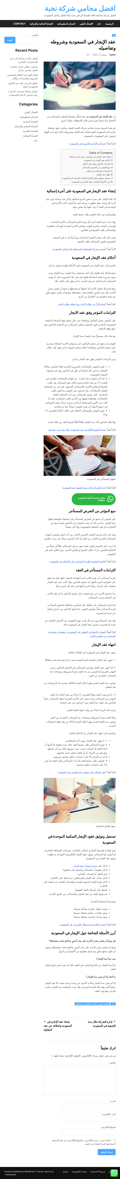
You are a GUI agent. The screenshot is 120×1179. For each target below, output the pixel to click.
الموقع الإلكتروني (108, 1127)
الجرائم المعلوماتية (66, 23)
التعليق (112, 1062)
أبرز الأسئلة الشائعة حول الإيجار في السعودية (91, 181)
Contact (19, 23)
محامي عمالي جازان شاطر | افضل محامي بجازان (24, 68)
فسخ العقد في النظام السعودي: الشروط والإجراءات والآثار (22, 76)
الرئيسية (109, 23)
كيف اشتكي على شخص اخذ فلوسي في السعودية (82, 772)
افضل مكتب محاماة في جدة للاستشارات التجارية (24, 60)
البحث (35, 35)
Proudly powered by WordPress (19, 1171)
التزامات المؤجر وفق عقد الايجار (96, 163)
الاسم (112, 1101)
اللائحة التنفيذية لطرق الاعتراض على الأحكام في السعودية (78, 561)
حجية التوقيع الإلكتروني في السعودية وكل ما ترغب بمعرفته (77, 429)
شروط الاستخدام (97, 1171)
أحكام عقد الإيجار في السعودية (97, 160)
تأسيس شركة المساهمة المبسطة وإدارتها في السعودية (79, 248)
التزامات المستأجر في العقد (98, 171)
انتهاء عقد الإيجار (103, 174)
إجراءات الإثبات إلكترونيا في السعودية (87, 143)
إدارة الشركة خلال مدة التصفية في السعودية (84, 487)
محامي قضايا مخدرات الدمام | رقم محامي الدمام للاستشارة (23, 93)
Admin (112, 55)
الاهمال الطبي (86, 23)
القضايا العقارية (30, 131)
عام (99, 23)
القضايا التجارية (30, 121)
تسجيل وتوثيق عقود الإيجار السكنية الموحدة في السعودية (86, 178)
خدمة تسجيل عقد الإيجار (85, 865)
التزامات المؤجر (103, 1004)
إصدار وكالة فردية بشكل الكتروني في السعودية (83, 924)
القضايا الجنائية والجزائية (41, 23)
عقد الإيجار (79, 1004)
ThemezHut (10, 1174)
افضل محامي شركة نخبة (80, 8)
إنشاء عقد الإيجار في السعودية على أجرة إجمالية (89, 156)
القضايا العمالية (30, 135)
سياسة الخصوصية (79, 1171)
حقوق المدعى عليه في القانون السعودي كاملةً (23, 85)
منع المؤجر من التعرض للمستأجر (96, 167)
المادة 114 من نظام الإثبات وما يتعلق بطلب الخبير (82, 304)
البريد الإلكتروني (108, 1114)
